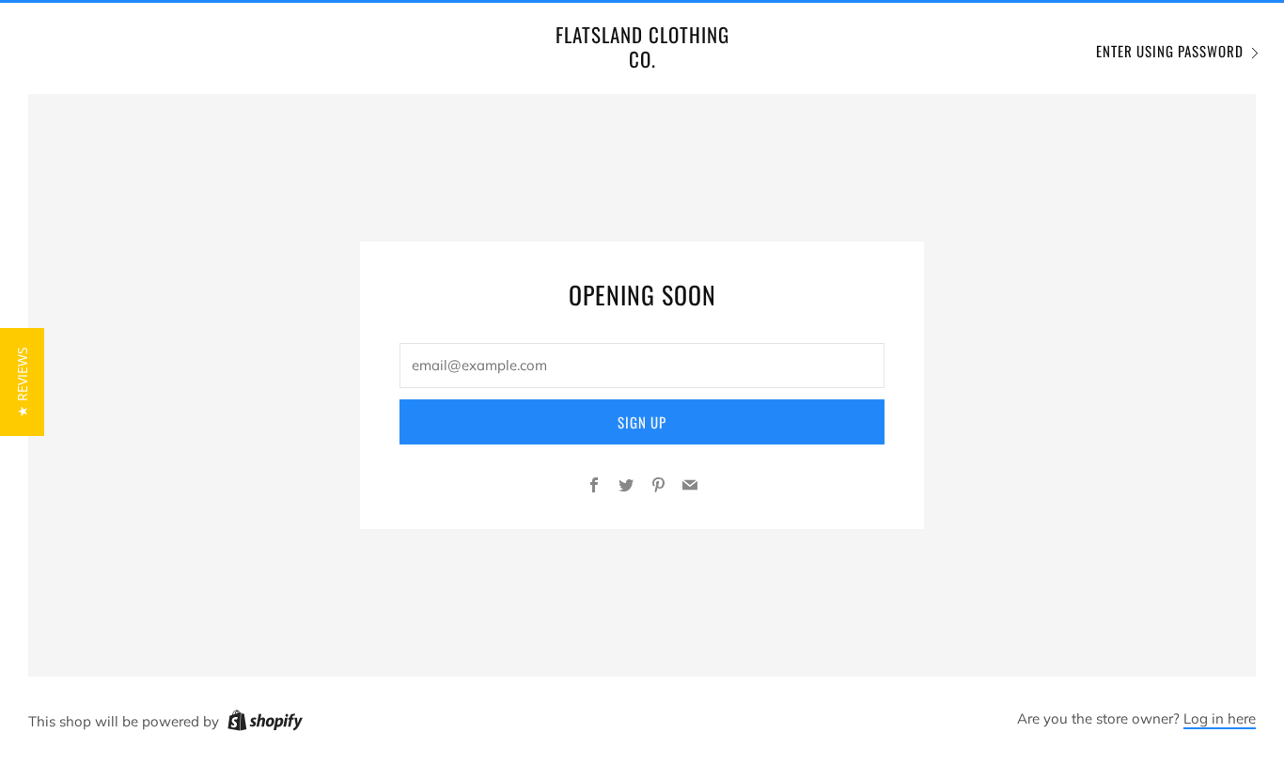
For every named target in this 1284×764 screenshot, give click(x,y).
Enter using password (1170, 50)
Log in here (1219, 718)
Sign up (642, 422)
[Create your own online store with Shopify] (265, 723)
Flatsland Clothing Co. (642, 47)
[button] (22, 382)
